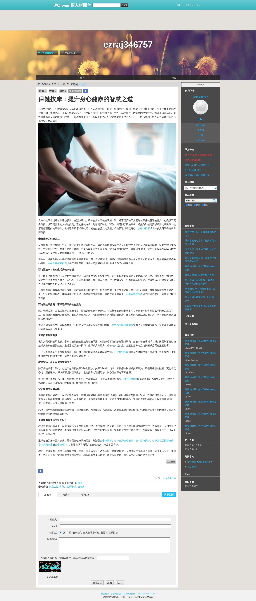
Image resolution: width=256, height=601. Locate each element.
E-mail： (54, 526)
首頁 (82, 77)
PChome (189, 5)
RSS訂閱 (191, 462)
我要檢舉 (171, 461)
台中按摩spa (130, 379)
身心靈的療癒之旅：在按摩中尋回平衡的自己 (200, 259)
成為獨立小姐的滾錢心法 (197, 175)
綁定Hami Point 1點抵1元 (197, 165)
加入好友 (200, 140)
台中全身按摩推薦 (57, 263)
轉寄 (80, 483)
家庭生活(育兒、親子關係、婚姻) (66, 486)
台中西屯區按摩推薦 (122, 325)
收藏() (85, 494)
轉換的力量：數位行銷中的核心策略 (200, 268)
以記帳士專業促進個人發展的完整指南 (200, 308)
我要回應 (169, 494)
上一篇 (82, 84)
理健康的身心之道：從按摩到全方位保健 (200, 242)
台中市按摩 (144, 228)
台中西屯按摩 (133, 294)
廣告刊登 (105, 594)
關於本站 (200, 125)
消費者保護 (116, 594)
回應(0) (48, 495)
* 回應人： (53, 519)
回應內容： (53, 539)
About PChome (144, 594)
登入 (198, 5)
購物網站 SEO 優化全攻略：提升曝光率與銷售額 (200, 290)
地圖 (200, 135)
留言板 (200, 130)
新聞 (178, 5)
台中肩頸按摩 (121, 352)
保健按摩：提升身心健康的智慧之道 (200, 234)
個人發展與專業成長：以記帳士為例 (200, 299)
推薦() (66, 494)
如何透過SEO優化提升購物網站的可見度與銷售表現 (199, 282)
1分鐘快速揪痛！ (193, 170)
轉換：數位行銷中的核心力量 (199, 275)
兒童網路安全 (129, 594)
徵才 (155, 594)
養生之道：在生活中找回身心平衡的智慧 (200, 251)
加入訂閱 (191, 467)
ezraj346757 (128, 44)
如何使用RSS (204, 462)
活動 (174, 77)
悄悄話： (54, 532)
